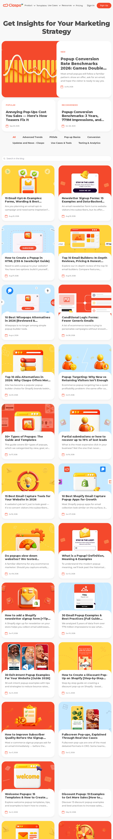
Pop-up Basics (72, 137)
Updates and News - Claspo (28, 143)
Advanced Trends (33, 137)
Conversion (93, 137)
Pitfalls (53, 137)
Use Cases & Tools (61, 143)
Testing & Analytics (89, 143)
